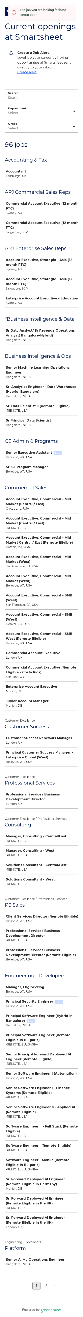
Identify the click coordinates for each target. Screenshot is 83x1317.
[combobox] (8, 113)
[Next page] (54, 1285)
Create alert (27, 72)
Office (12, 123)
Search (13, 93)
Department (17, 108)
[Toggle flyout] (74, 111)
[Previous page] (28, 1285)
